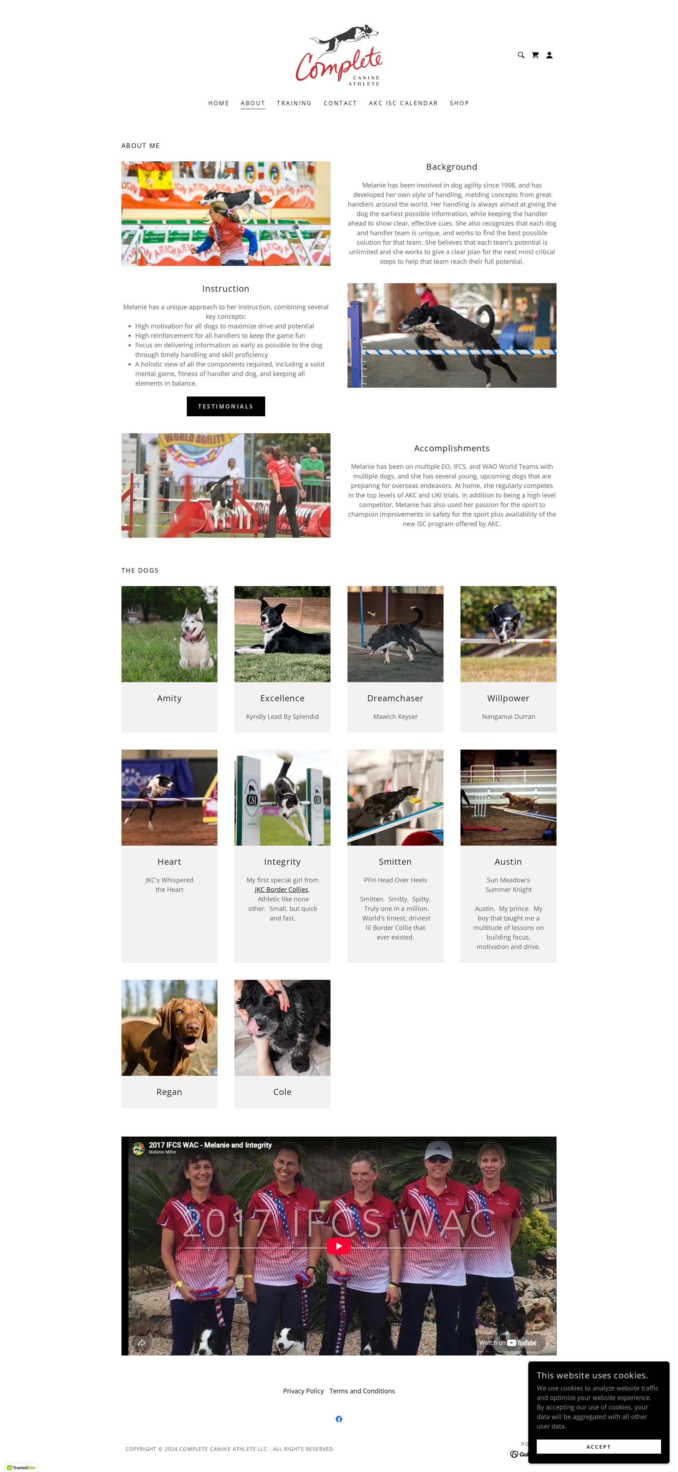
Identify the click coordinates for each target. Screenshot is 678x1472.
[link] (339, 54)
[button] (549, 55)
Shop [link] (460, 103)
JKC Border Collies (281, 889)
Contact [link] (341, 103)
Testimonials (226, 406)
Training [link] (294, 103)
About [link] (253, 103)
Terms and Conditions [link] (362, 1391)
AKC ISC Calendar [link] (404, 103)
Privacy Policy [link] (303, 1391)
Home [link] (219, 103)
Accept (599, 1446)
